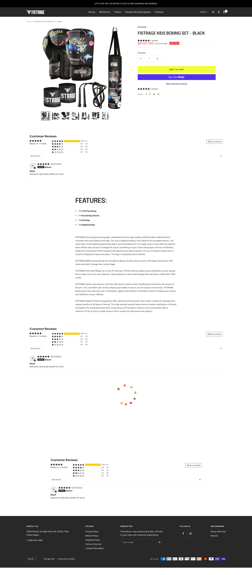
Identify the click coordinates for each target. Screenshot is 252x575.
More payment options (176, 83)
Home (28, 21)
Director (214, 535)
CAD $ (203, 12)
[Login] (219, 12)
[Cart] (224, 12)
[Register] (159, 542)
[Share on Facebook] (146, 94)
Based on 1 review (38, 143)
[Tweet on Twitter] (154, 94)
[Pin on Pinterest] (150, 94)
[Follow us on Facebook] (183, 533)
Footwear (159, 12)
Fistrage (142, 27)
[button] (144, 40)
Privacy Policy (91, 531)
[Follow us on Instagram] (190, 533)
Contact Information (94, 548)
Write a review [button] (214, 141)
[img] (43, 164)
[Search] (213, 12)
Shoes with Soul (218, 531)
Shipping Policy (92, 540)
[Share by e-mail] (158, 94)
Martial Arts (104, 12)
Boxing (92, 12)
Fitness (117, 12)
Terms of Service (93, 544)
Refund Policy (91, 535)
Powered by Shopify (66, 559)
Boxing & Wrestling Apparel (138, 12)
